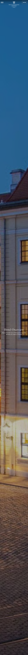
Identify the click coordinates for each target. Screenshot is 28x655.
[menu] (2, 2)
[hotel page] (14, 2)
